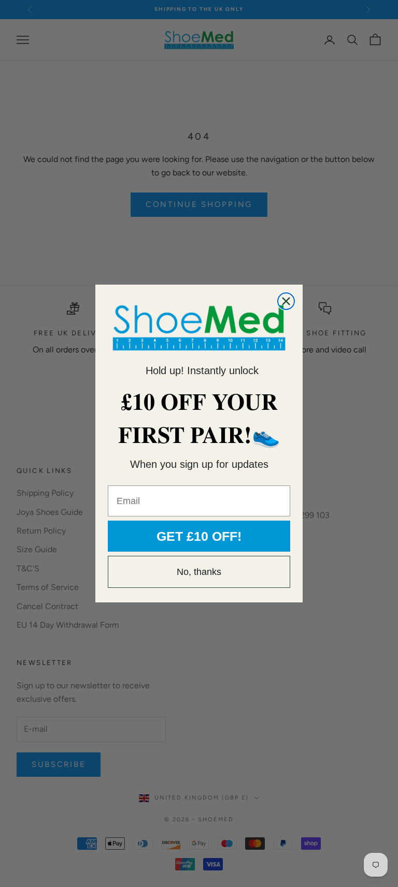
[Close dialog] (286, 301)
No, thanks (199, 572)
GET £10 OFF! (199, 536)
